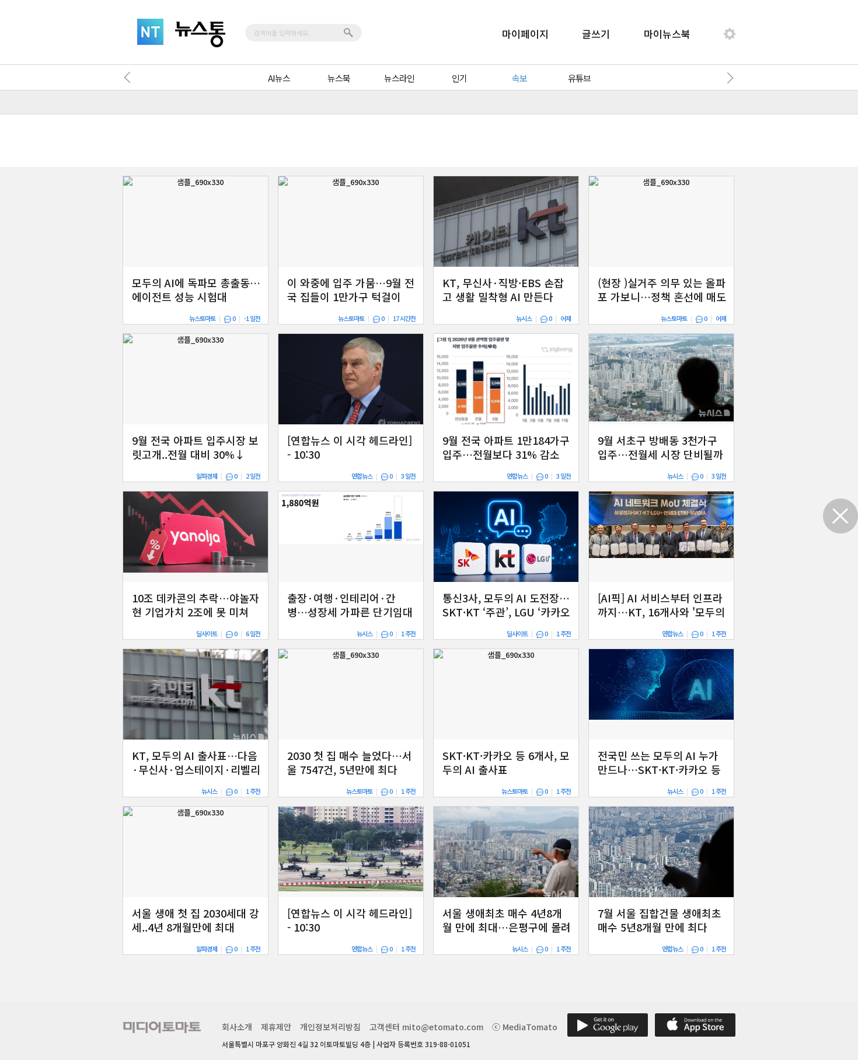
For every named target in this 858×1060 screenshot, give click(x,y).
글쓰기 (596, 33)
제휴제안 (276, 1027)
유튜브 (579, 78)
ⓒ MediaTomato (524, 1027)
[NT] (150, 32)
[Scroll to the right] (727, 77)
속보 (519, 78)
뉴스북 (338, 78)
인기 (459, 78)
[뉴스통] (200, 34)
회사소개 (237, 1027)
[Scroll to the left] (130, 77)
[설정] (729, 34)
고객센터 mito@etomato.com (426, 1027)
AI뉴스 (279, 78)
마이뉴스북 (667, 33)
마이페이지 (525, 33)
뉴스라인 (399, 78)
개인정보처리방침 (330, 1027)
